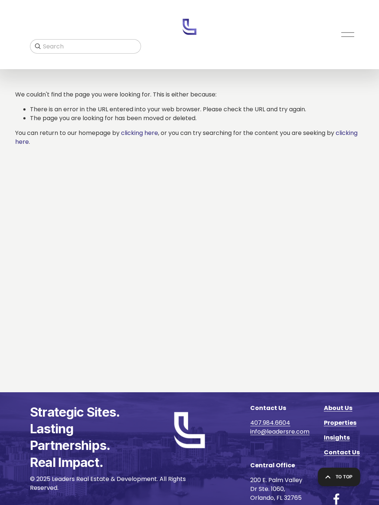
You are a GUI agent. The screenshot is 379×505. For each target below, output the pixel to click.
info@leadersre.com (279, 431)
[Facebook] (336, 499)
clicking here (139, 133)
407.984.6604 (270, 422)
